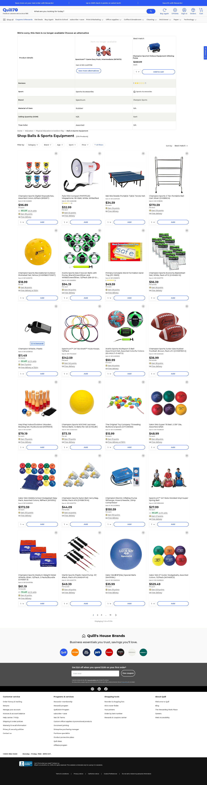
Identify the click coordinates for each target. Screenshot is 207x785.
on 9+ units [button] (163, 513)
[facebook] (106, 689)
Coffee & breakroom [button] (132, 19)
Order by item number (113, 713)
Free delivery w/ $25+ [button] (29, 290)
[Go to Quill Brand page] (63, 653)
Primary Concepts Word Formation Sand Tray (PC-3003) (124, 274)
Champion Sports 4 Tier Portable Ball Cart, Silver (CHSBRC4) (166, 197)
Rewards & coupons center (115, 717)
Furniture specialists (62, 733)
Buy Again (49, 19)
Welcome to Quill (162, 702)
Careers (158, 713)
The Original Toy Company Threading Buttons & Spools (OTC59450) (123, 425)
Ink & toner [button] (163, 19)
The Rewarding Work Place (166, 710)
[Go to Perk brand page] (98, 653)
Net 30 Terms (59, 717)
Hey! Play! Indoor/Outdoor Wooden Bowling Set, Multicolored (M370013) (35, 425)
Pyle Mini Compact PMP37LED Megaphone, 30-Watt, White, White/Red (80, 197)
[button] (151, 11)
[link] (56, 153)
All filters (99, 145)
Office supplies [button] (112, 19)
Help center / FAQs (11, 717)
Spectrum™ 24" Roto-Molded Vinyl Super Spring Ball (168, 499)
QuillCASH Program (61, 710)
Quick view (37, 186)
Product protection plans (64, 737)
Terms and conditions (91, 680)
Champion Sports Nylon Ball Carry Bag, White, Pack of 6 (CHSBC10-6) (80, 499)
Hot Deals (38, 19)
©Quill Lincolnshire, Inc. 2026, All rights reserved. (50, 765)
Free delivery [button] (26, 217)
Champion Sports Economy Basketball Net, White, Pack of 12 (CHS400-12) (167, 274)
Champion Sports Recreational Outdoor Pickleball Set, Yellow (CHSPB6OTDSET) (37, 274)
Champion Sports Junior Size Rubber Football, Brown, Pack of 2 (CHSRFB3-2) (167, 350)
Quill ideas (58, 741)
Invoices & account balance (14, 713)
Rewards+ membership (63, 702)
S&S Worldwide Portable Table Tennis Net (125, 196)
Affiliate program (60, 745)
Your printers (109, 710)
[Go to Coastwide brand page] (75, 653)
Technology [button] (189, 19)
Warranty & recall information (14, 725)
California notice (93, 774)
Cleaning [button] (150, 19)
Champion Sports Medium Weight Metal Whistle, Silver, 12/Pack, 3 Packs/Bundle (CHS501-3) (37, 577)
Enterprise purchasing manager (66, 729)
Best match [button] (180, 146)
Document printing (61, 725)
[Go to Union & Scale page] (132, 653)
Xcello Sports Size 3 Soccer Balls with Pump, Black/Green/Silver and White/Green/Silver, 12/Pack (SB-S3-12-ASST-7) (79, 275)
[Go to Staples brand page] (109, 653)
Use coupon (128, 673)
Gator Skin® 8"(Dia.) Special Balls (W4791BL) (121, 576)
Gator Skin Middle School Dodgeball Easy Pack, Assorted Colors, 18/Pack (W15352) (37, 499)
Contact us (7, 733)
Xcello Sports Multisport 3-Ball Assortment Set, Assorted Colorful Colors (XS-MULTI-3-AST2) (125, 351)
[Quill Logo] (10, 10)
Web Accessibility (162, 717)
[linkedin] (99, 689)
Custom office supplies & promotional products (73, 721)
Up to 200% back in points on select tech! (103, 3)
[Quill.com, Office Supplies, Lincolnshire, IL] (25, 764)
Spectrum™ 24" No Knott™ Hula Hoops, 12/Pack (81, 350)
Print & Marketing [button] (93, 19)
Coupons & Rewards (24, 19)
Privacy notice (78, 774)
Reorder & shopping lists (114, 702)
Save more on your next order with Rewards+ (34, 3)
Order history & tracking (12, 702)
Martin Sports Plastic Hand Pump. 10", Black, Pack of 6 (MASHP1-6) (79, 576)
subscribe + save (77, 19)
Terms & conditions (62, 774)
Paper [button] (176, 19)
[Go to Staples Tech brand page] (120, 653)
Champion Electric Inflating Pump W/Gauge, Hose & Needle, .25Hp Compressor (121, 500)
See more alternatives (88, 71)
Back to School (61, 19)
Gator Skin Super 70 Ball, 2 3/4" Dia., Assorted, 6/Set (165, 425)
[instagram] (92, 689)
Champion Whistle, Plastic (30, 349)
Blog (157, 706)
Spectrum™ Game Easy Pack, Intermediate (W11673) (98, 59)
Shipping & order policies (13, 721)
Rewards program (61, 706)
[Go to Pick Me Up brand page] (86, 653)
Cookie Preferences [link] (110, 774)
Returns (6, 706)
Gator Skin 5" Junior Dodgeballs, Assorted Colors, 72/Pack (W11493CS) (168, 576)
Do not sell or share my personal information (136, 774)
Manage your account (11, 710)
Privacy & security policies (13, 729)
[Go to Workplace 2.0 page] (143, 653)
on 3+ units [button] (32, 211)
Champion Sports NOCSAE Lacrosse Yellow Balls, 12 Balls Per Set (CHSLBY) (80, 425)
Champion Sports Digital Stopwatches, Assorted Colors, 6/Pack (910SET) (36, 197)
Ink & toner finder (111, 706)
